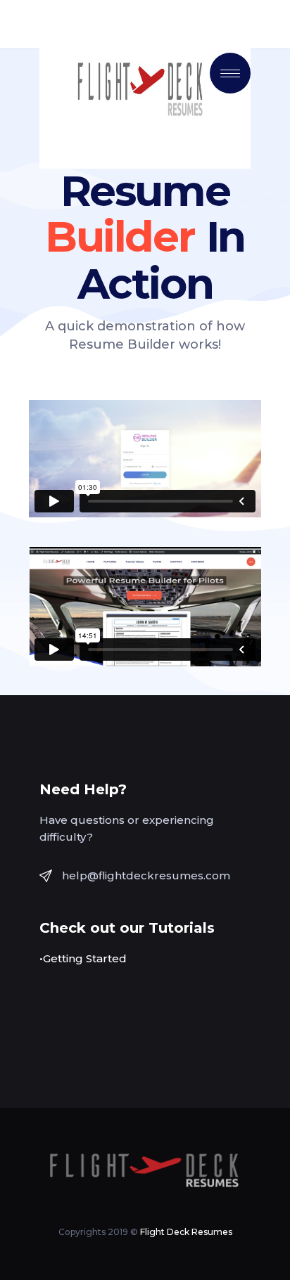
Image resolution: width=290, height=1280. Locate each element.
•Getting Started (83, 958)
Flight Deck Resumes (186, 1232)
